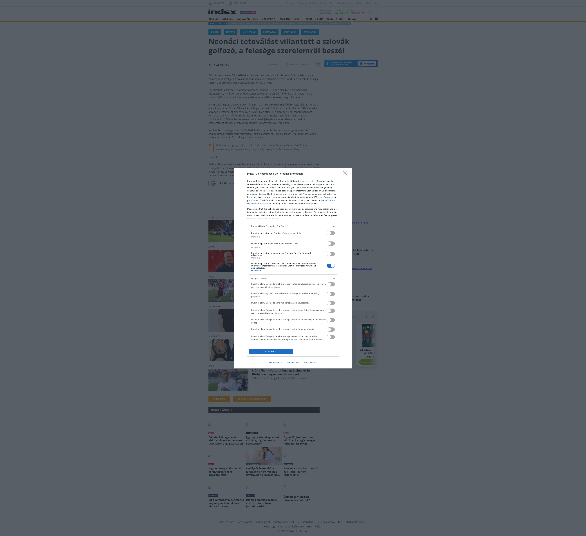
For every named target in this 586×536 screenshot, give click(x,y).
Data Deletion (275, 362)
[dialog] (293, 268)
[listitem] (293, 226)
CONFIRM (271, 351)
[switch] (331, 233)
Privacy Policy (310, 362)
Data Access (293, 362)
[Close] (346, 174)
